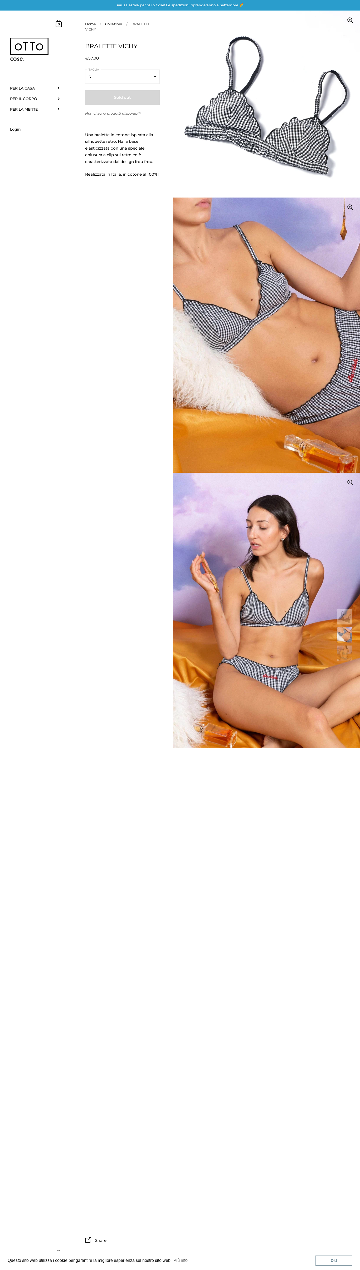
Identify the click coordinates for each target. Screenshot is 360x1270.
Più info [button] (180, 1260)
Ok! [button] (334, 1260)
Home (90, 24)
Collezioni (113, 24)
